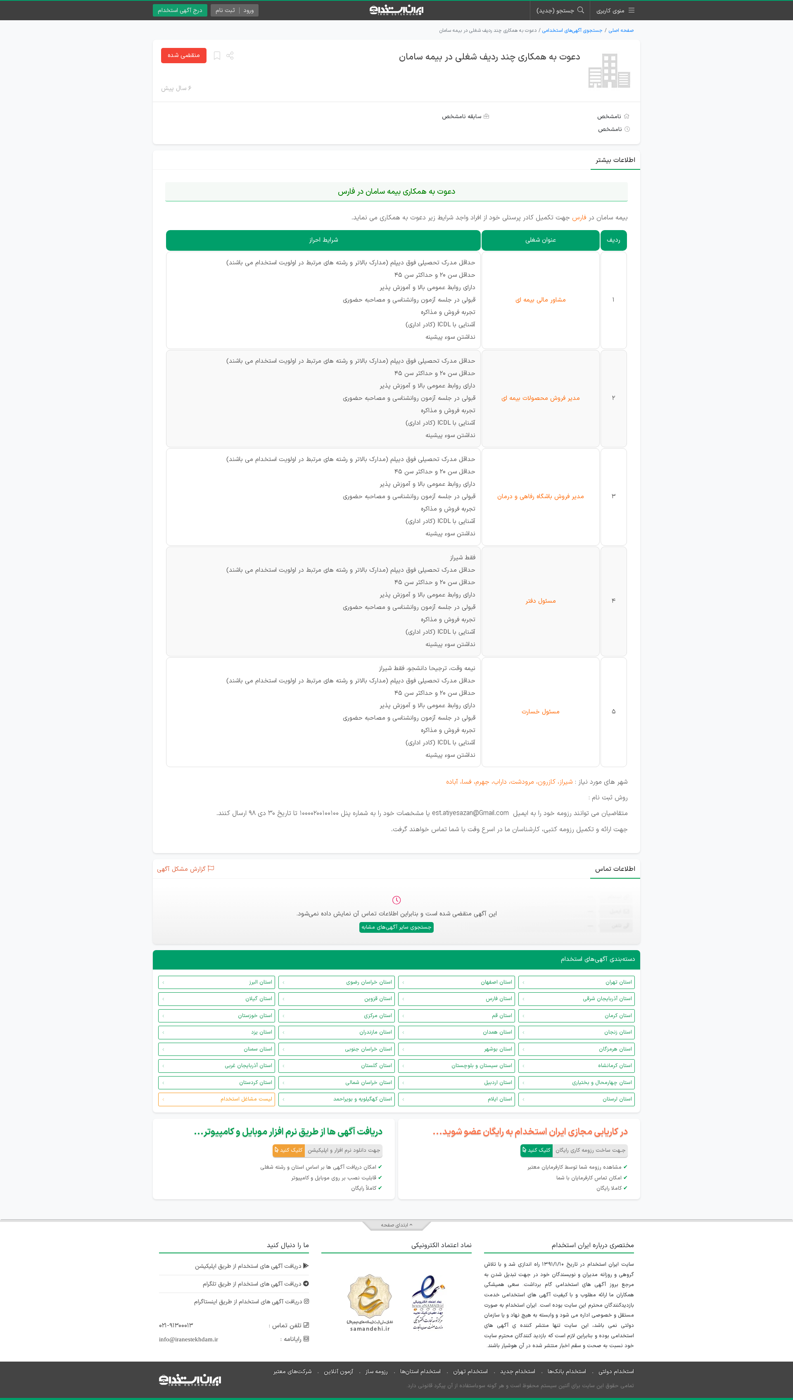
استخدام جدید (517, 1371)
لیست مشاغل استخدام (246, 1099)
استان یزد (261, 1032)
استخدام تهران (470, 1371)
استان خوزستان (255, 1016)
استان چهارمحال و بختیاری (602, 1083)
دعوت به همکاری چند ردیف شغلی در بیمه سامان (489, 57)
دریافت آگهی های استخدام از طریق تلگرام (253, 1284)
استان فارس (499, 999)
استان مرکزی (378, 1016)
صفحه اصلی (621, 30)
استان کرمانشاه (615, 1066)
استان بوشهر (498, 1049)
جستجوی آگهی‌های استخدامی (572, 30)
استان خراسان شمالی (368, 1083)
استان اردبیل (498, 1083)
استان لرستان (617, 1099)
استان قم (502, 1016)
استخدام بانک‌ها (567, 1371)
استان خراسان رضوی (369, 982)
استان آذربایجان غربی (248, 1066)
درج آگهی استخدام (180, 10)
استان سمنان (258, 1049)
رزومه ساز (377, 1371)
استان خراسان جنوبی (368, 1049)
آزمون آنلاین (338, 1371)
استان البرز (260, 982)
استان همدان (497, 1032)
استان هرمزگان (615, 1049)
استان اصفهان (496, 982)
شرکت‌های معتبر (292, 1371)
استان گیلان (258, 999)
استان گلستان (376, 1066)
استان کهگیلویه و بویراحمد (362, 1099)
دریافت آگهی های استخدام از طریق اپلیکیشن (249, 1266)
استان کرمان (618, 1016)
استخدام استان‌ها (420, 1371)
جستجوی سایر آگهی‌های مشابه (396, 927)
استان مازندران (375, 1032)
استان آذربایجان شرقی (607, 999)
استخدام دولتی (616, 1371)
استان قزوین (378, 999)
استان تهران (618, 982)
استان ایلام (500, 1099)
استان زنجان (618, 1032)
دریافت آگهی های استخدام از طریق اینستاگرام (249, 1302)
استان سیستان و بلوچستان (481, 1066)
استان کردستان (255, 1083)
